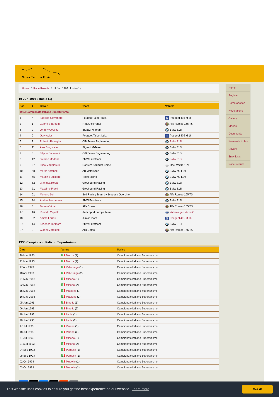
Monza (70, 255)
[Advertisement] (139, 32)
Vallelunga (72, 267)
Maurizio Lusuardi (50, 176)
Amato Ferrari (48, 218)
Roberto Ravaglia (50, 141)
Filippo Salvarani (50, 153)
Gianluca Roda (49, 182)
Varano (70, 326)
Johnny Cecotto (49, 129)
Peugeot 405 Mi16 (181, 218)
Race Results (236, 164)
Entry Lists (234, 156)
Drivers (232, 148)
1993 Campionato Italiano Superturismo (44, 112)
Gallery (232, 118)
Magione (71, 290)
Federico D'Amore (50, 224)
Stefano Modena (50, 159)
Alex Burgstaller (49, 147)
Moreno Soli (47, 194)
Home (232, 87)
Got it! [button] (257, 389)
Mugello (71, 361)
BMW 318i (176, 141)
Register (233, 95)
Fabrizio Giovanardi (51, 117)
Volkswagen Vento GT (183, 212)
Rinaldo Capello (49, 212)
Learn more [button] (140, 389)
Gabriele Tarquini (50, 123)
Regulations (235, 110)
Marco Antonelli (49, 171)
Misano (70, 279)
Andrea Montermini (51, 200)
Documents (235, 133)
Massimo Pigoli (49, 188)
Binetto (70, 302)
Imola (69, 314)
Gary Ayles (46, 135)
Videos (232, 126)
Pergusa (71, 349)
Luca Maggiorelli (50, 165)
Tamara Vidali (48, 206)
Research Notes (238, 141)
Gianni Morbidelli (50, 229)
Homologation (236, 103)
